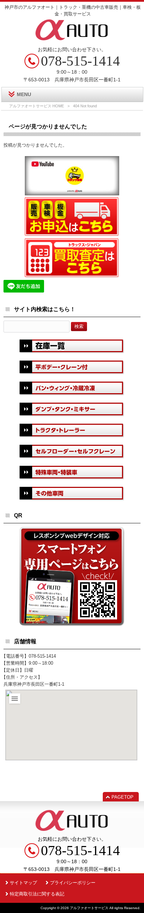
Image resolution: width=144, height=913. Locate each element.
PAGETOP (122, 797)
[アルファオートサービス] (72, 40)
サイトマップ (23, 882)
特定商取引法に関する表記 (37, 894)
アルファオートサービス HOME (36, 106)
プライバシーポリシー (72, 882)
